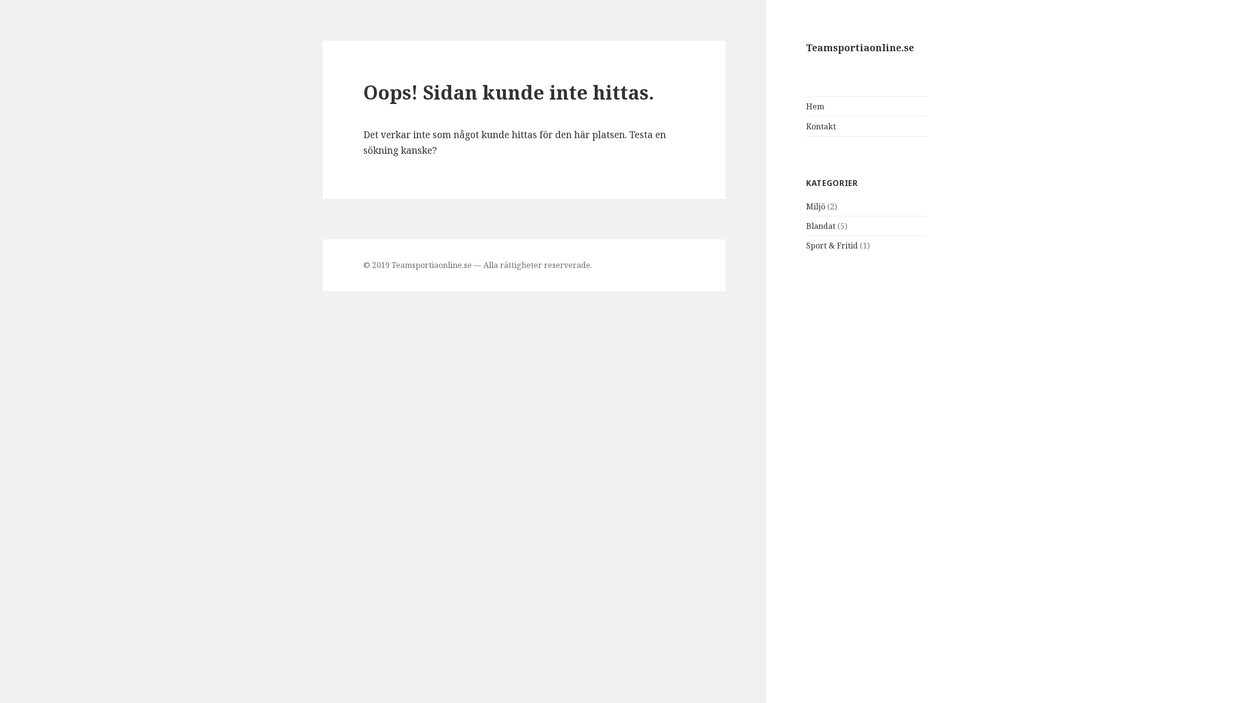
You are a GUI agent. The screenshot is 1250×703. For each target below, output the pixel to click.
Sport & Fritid (832, 245)
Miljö (815, 206)
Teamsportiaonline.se (860, 47)
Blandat (820, 226)
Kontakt (821, 126)
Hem (815, 106)
